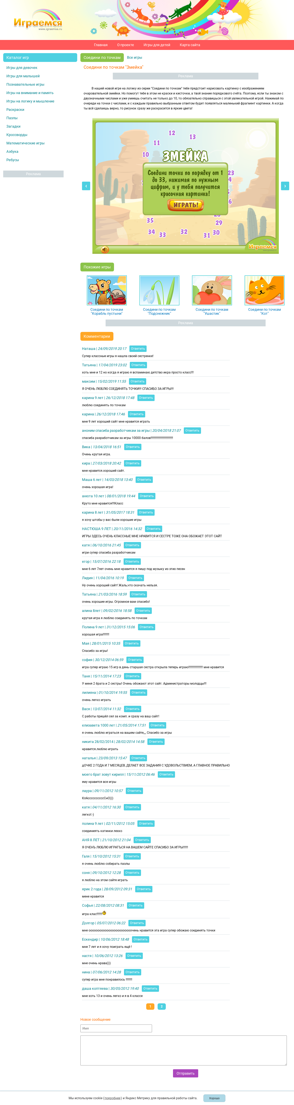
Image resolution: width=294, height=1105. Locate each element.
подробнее (112, 1098)
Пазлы (12, 118)
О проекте (125, 45)
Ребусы (12, 160)
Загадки (13, 126)
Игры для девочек (21, 68)
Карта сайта (190, 45)
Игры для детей (157, 45)
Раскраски (15, 109)
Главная (101, 45)
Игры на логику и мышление (30, 101)
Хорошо (214, 1098)
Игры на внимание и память (30, 93)
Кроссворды (16, 135)
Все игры (134, 57)
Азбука (12, 151)
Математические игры (25, 143)
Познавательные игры (25, 84)
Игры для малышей (23, 76)
